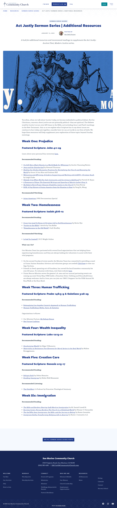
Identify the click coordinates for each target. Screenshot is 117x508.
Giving (100, 478)
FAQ (71, 4)
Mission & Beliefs (65, 477)
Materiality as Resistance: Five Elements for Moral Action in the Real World (52, 348)
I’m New (46, 4)
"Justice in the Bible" (31, 225)
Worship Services (27, 480)
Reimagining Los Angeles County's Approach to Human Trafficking (49, 305)
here (70, 271)
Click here (81, 263)
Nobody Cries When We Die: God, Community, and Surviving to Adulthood (51, 180)
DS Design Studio (60, 505)
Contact (100, 485)
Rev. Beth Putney (70, 35)
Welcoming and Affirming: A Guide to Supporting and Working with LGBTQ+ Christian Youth (58, 175)
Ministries (44, 480)
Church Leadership (66, 484)
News (80, 480)
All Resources (83, 477)
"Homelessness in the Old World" (36, 228)
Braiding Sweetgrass (31, 378)
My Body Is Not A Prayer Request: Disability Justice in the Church (48, 185)
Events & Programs (47, 477)
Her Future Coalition (31, 321)
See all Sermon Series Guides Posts (58, 439)
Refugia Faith (28, 375)
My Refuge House (47, 319)
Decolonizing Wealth (31, 346)
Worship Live (58, 4)
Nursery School (103, 488)
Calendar (101, 482)
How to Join (7, 487)
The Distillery (28, 389)
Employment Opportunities (64, 488)
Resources (14, 11)
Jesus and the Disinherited (33, 167)
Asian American (29, 198)
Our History (64, 480)
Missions (44, 484)
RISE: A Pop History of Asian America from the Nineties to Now (48, 187)
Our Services (7, 480)
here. (56, 154)
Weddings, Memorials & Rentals (48, 488)
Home (5, 11)
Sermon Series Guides (30, 11)
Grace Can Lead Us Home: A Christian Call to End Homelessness (47, 223)
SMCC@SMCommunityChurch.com (65, 465)
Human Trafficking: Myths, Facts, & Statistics (41, 308)
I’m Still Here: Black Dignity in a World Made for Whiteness (46, 165)
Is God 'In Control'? (30, 239)
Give (104, 4)
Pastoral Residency (47, 493)
